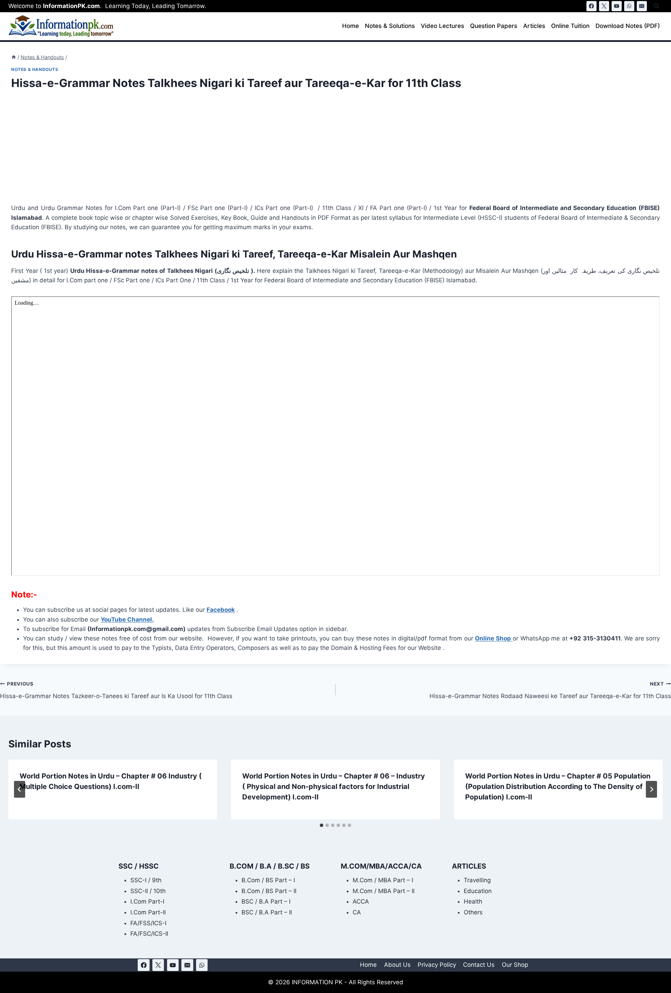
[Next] (651, 789)
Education (478, 890)
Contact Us (479, 964)
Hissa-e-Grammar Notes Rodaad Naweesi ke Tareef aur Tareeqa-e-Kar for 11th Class (550, 690)
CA (357, 912)
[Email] (642, 6)
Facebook (221, 609)
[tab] (321, 825)
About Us (397, 964)
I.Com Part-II (148, 912)
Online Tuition (570, 25)
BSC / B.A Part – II (266, 912)
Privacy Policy (437, 964)
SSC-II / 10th (148, 890)
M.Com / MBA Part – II (383, 890)
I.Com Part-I (147, 901)
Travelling (477, 880)
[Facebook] (591, 6)
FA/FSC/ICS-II (149, 933)
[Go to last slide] (19, 789)
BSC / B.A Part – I (265, 901)
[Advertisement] (221, 152)
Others (473, 912)
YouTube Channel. (127, 619)
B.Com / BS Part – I (268, 880)
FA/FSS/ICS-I (148, 923)
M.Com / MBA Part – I (383, 880)
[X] (604, 6)
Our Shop (515, 964)
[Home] (13, 57)
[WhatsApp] (629, 6)
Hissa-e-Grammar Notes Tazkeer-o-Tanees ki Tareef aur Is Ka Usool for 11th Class (116, 690)
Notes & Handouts (34, 69)
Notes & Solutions (390, 25)
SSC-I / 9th (145, 880)
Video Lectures (442, 25)
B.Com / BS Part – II (268, 890)
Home (350, 25)
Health (473, 901)
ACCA (361, 901)
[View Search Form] (656, 6)
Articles (534, 25)
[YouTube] (617, 6)
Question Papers (493, 25)
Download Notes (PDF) (628, 25)
